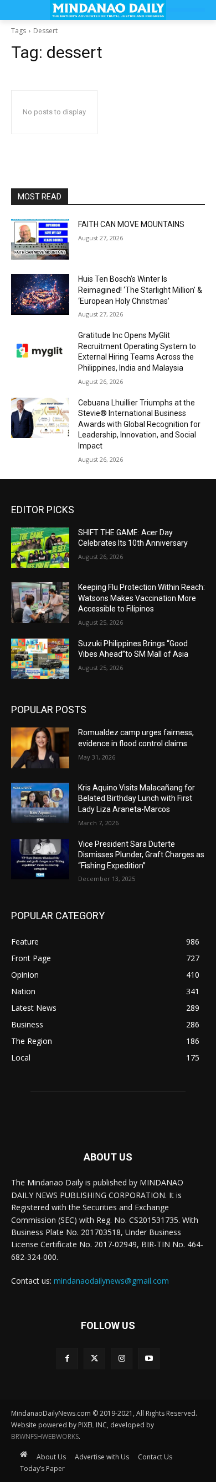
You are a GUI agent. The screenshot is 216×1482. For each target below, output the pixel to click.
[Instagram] (121, 1358)
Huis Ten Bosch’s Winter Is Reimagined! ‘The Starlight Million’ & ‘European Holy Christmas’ (140, 290)
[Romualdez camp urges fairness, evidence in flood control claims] (40, 747)
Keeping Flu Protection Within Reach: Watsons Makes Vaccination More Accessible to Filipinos (141, 598)
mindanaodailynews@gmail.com (111, 1280)
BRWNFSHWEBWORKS (45, 1436)
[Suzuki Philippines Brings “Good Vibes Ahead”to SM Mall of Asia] (40, 659)
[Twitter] (94, 1358)
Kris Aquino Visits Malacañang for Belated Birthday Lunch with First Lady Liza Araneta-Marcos (136, 798)
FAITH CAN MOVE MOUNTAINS (131, 224)
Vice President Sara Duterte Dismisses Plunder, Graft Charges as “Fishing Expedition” (141, 855)
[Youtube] (149, 1358)
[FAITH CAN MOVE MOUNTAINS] (40, 239)
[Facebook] (67, 1358)
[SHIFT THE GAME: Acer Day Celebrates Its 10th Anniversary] (40, 548)
